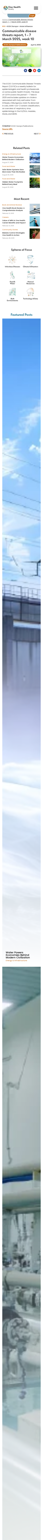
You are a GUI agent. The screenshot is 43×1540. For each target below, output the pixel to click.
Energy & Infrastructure (16, 960)
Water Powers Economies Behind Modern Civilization (18, 955)
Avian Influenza (26, 26)
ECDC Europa (12, 26)
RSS (3, 26)
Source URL (7, 129)
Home (4, 20)
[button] (36, 8)
